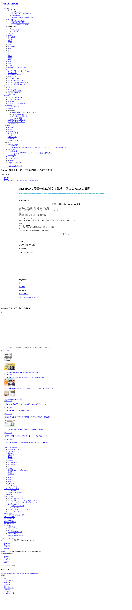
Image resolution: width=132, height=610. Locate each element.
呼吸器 (11, 483)
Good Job (22, 287)
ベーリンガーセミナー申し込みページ (24, 502)
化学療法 (37, 573)
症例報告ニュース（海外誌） (18, 470)
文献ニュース (9, 451)
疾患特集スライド (14, 449)
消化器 (11, 474)
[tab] (8, 354)
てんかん (26, 573)
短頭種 (21, 573)
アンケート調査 (9, 517)
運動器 (11, 455)
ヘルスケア (12, 487)
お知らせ (8, 513)
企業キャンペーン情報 (15, 492)
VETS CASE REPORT (15, 535)
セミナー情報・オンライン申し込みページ (23, 500)
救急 (10, 477)
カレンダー (22, 297)
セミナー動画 (13, 504)
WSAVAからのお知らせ (16, 515)
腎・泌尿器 (12, 462)
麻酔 (10, 453)
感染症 (11, 479)
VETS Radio (12, 527)
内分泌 (11, 485)
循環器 (11, 481)
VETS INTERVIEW (15, 532)
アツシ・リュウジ (17, 506)
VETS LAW (12, 530)
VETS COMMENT (14, 533)
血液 (10, 457)
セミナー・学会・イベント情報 (18, 509)
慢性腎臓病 (4, 573)
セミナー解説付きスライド (17, 498)
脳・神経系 (12, 464)
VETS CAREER (10, 522)
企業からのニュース (11, 489)
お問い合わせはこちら (8, 538)
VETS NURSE (16, 507)
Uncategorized (9, 523)
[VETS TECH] (9, 3)
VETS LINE (8, 520)
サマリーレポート (14, 511)
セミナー (8, 496)
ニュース (8, 494)
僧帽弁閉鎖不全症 (13, 573)
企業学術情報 (13, 491)
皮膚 (10, 468)
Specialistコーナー (11, 525)
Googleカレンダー (32, 297)
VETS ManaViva (10, 518)
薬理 (10, 459)
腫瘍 (10, 460)
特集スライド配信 (10, 447)
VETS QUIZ (12, 528)
